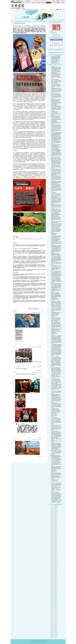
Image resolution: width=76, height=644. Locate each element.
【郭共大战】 (53, 300)
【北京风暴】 (53, 180)
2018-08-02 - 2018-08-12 (54, 603)
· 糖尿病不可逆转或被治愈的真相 (55, 436)
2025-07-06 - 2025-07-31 (54, 520)
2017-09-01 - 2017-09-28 (54, 612)
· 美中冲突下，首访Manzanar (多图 (56, 382)
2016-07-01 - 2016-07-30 (54, 627)
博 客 (48, 2)
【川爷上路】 (53, 482)
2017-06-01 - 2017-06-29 (54, 615)
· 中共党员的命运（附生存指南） (55, 86)
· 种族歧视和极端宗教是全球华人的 (56, 467)
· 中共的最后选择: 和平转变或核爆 (56, 341)
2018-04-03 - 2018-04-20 (54, 605)
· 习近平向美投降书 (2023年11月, (55, 171)
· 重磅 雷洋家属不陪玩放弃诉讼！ (56, 455)
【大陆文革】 (53, 78)
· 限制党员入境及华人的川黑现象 (55, 130)
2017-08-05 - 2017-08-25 (54, 613)
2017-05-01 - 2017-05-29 (54, 616)
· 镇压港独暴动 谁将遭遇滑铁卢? (55, 214)
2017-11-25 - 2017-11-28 (54, 610)
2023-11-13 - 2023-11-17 (54, 542)
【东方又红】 (53, 220)
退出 (64, 9)
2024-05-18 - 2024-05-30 (54, 535)
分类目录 (52, 64)
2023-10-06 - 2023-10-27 (54, 543)
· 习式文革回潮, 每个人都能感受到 (56, 225)
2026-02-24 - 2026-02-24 (54, 512)
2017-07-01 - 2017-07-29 (54, 614)
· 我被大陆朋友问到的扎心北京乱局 (56, 67)
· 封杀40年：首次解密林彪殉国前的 (56, 422)
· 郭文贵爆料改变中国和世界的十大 (56, 336)
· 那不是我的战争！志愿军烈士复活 (56, 312)
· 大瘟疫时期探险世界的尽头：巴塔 (56, 494)
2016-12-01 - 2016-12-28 (54, 622)
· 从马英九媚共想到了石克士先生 (55, 404)
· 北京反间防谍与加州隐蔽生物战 (55, 162)
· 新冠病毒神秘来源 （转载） (55, 140)
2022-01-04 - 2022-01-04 (54, 564)
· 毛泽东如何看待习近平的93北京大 (56, 221)
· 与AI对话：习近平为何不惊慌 (55, 157)
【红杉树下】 (53, 377)
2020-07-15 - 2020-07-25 (54, 583)
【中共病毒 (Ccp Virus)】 (54, 131)
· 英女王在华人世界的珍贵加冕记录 (56, 405)
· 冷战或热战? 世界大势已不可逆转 (56, 127)
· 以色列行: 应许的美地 (54, 321)
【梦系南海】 (53, 291)
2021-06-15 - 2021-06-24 (54, 572)
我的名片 (52, 21)
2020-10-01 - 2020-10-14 (54, 580)
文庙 (16, 312)
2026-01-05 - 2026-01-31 (54, 513)
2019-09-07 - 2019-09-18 (54, 592)
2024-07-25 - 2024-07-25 (54, 533)
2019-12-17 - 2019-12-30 (54, 590)
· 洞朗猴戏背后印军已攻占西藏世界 (56, 260)
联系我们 (58, 0)
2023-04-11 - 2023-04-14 (54, 550)
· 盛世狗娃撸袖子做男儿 (54, 111)
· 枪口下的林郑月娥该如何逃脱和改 (56, 211)
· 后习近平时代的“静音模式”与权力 (56, 169)
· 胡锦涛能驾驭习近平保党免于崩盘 (56, 170)
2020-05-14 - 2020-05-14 (54, 584)
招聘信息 (39, 640)
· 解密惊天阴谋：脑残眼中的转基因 (56, 438)
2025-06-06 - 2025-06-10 (54, 521)
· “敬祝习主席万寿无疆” (54, 222)
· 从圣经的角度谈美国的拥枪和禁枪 (56, 326)
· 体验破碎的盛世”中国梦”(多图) (55, 253)
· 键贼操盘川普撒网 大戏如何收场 (56, 331)
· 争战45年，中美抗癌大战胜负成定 (56, 435)
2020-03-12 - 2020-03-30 (54, 586)
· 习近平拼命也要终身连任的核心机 (56, 357)
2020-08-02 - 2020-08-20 (54, 582)
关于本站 (30, 640)
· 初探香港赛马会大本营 (54, 315)
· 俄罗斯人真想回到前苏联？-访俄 (56, 498)
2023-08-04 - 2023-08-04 (54, 545)
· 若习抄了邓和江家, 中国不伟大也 (56, 91)
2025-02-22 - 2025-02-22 (54, 525)
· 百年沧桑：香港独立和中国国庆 (55, 372)
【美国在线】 (53, 191)
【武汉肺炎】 (53, 92)
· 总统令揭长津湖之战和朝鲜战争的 (56, 274)
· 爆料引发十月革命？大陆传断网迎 (56, 335)
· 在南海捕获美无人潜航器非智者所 (56, 281)
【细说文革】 (53, 416)
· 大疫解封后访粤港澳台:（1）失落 (56, 242)
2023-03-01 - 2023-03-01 (54, 551)
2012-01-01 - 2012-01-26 (54, 635)
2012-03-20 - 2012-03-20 (54, 634)
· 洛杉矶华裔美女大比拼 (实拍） (55, 412)
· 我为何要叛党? (53, 332)
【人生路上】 (53, 472)
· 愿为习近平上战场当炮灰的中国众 (56, 241)
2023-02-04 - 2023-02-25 (54, 552)
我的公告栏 (53, 49)
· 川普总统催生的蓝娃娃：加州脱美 (56, 386)
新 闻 (38, 2)
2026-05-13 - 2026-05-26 (54, 509)
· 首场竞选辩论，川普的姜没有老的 (56, 489)
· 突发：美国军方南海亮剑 (54, 148)
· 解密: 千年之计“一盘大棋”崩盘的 (56, 77)
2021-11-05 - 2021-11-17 (54, 566)
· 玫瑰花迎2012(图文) (54, 415)
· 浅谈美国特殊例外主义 (54, 333)
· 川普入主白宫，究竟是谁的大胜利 (56, 483)
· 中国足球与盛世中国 (54, 233)
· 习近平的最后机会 (53, 120)
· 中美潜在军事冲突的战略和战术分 (56, 280)
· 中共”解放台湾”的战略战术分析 (55, 279)
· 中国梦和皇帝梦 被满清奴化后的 (56, 230)
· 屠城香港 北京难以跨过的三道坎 (56, 213)
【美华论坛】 (53, 98)
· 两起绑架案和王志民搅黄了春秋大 (56, 204)
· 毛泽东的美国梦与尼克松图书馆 (55, 468)
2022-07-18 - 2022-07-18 (54, 560)
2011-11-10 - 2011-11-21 (54, 637)
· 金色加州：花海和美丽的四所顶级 (56, 384)
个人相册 (33, 9)
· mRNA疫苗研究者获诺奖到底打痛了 (56, 132)
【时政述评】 (53, 355)
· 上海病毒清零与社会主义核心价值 (56, 173)
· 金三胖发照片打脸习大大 (54, 289)
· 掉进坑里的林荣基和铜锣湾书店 (55, 219)
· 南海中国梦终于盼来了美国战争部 (56, 119)
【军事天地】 (53, 270)
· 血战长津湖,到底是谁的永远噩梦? (56, 397)
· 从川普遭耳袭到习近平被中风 (55, 109)
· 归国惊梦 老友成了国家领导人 (55, 254)
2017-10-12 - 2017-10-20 (54, 611)
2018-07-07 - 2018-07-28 (54, 604)
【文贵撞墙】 (53, 334)
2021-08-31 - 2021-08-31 (54, 570)
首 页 (34, 2)
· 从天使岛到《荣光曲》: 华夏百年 (56, 210)
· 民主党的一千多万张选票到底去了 (56, 194)
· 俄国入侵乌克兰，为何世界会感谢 (56, 199)
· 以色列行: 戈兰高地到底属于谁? (55, 322)
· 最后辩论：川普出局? (54, 486)
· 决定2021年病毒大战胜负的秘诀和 (56, 128)
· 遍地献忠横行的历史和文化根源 (55, 158)
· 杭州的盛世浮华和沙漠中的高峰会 (56, 427)
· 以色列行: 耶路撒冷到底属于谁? (55, 320)
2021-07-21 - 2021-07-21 (54, 571)
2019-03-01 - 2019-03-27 (54, 596)
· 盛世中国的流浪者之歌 (54, 121)
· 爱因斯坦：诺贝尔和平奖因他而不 (56, 361)
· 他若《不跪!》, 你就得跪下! (55, 356)
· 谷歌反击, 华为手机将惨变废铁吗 (56, 150)
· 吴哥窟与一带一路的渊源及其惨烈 (56, 495)
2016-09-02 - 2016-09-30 (54, 625)
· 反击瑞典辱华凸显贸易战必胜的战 (56, 245)
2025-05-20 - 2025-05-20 (54, 522)
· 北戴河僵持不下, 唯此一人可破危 (56, 188)
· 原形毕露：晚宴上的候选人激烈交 (56, 485)
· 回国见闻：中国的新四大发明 (55, 477)
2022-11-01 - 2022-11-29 (54, 555)
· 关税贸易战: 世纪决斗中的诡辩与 (56, 107)
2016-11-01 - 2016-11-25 (54, 623)
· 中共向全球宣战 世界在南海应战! (56, 147)
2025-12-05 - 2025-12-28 (54, 514)
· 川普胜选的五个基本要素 (54, 330)
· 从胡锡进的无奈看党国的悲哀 (55, 149)
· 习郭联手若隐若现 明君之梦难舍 (56, 302)
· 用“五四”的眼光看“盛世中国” (55, 70)
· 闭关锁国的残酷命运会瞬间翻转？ (56, 57)
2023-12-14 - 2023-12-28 (54, 541)
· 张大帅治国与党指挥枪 (54, 112)
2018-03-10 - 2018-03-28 (54, 606)
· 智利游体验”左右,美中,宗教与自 (55, 493)
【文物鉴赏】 (53, 402)
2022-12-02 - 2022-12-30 (54, 554)
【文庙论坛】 (53, 66)
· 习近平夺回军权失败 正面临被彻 (56, 235)
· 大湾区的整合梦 (53, 234)
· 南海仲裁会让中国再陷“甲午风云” (56, 269)
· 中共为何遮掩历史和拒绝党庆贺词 (56, 363)
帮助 (61, 9)
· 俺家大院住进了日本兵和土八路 (55, 401)
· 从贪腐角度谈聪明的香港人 (55, 313)
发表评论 (42, 308)
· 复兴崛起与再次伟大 (54, 72)
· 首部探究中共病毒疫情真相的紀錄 (56, 96)
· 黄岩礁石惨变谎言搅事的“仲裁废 (56, 296)
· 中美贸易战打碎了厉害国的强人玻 (56, 250)
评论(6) (37, 308)
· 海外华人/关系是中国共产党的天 (55, 56)
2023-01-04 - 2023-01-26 (54, 553)
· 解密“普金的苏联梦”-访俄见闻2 (55, 497)
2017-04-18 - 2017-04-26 (54, 617)
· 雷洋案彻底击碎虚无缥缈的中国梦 (56, 456)
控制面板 (29, 9)
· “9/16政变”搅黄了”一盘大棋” (55, 164)
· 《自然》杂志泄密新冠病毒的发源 (56, 137)
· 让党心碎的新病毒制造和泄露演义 (56, 141)
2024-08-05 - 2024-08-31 (54, 532)
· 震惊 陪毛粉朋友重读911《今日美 (56, 426)
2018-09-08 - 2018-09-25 (54, 602)
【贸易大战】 (53, 244)
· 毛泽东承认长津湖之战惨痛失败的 (56, 275)
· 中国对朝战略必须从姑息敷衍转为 (56, 290)
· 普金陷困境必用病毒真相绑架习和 (56, 133)
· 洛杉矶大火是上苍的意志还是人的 (56, 381)
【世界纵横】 (53, 424)
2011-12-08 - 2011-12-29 (54, 636)
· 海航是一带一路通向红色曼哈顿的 (56, 303)
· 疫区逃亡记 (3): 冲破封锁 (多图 (55, 142)
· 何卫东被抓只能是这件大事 (55, 183)
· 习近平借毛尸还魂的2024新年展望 (56, 89)
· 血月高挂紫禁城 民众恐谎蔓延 (55, 231)
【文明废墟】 (53, 110)
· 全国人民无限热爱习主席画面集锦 (56, 344)
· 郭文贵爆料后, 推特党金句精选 (55, 301)
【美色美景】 (53, 407)
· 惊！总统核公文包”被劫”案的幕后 (56, 229)
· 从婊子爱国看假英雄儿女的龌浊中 (56, 259)
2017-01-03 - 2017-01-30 (54, 621)
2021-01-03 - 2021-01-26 (54, 576)
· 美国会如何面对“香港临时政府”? (56, 209)
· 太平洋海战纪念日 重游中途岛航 (56, 392)
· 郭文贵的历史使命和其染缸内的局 (56, 346)
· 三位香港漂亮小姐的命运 (54, 240)
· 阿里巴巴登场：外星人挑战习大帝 (56, 304)
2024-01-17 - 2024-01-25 (54, 540)
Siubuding (20, 366)
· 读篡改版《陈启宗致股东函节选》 (56, 367)
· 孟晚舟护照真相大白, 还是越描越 (56, 444)
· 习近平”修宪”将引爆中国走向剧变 (56, 178)
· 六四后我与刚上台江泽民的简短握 (56, 474)
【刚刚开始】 (53, 343)
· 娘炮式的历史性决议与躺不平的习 (56, 255)
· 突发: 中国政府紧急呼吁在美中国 (56, 139)
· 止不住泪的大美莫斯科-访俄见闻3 (56, 496)
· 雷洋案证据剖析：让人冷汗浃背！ (56, 453)
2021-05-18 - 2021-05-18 (54, 573)
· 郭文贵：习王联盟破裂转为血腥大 (56, 340)
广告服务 (53, 0)
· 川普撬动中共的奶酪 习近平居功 (56, 249)
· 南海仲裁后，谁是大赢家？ (55, 292)
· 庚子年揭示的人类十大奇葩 (55, 129)
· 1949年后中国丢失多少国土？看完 (56, 464)
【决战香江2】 (53, 203)
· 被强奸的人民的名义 (54, 261)
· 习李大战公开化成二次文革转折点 (56, 172)
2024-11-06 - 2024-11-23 (54, 529)
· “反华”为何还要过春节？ (54, 103)
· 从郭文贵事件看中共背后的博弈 (55, 310)
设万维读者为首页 (27, 0)
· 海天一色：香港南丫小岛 (54, 414)
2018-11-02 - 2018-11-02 (54, 601)
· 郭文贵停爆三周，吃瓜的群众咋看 (56, 351)
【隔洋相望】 (53, 454)
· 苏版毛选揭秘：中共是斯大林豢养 (56, 466)
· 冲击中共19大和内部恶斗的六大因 (56, 190)
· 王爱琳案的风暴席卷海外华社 (55, 101)
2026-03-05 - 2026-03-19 (54, 511)
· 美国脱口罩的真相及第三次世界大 (56, 201)
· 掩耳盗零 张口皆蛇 (54, 174)
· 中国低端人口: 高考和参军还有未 (56, 476)
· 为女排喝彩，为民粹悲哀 (54, 448)
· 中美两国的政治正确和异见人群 (55, 428)
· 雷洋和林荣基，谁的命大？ (55, 375)
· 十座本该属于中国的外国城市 (55, 463)
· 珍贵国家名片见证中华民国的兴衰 (56, 406)
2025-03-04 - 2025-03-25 (54, 524)
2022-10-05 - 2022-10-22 (54, 556)
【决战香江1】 (53, 208)
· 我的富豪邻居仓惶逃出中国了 (55, 60)
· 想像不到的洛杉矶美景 (54, 383)
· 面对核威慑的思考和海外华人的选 (56, 395)
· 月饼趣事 (52, 478)
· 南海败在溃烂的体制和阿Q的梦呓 (56, 295)
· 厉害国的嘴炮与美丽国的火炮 (55, 394)
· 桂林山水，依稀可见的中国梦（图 (56, 411)
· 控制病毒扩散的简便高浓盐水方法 (56, 432)
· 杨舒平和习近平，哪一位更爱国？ (56, 365)
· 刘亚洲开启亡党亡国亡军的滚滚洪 (56, 243)
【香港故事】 (53, 311)
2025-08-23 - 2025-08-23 (54, 519)
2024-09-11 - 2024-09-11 (54, 531)
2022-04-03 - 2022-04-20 (54, 562)
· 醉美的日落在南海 (53, 413)
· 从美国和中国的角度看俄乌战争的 (56, 224)
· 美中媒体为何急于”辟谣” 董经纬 (56, 200)
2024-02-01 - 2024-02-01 (54, 539)
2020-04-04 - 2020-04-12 (54, 585)
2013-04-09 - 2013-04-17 (54, 631)
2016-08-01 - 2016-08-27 (54, 626)
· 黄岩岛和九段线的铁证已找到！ (55, 294)
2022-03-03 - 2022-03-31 (54, 563)
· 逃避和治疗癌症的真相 (54, 437)
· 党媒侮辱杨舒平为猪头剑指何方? (56, 364)
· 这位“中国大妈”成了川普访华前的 (56, 102)
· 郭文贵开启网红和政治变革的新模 (56, 350)
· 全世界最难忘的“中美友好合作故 (56, 76)
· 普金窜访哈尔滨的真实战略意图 (55, 239)
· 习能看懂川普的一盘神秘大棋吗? (56, 88)
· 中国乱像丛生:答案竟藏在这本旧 (56, 113)
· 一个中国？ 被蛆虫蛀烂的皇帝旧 (56, 458)
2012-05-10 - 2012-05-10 (54, 633)
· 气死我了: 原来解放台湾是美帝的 (56, 283)
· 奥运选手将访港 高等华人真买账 (56, 374)
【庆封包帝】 (53, 87)
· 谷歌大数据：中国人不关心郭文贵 (56, 306)
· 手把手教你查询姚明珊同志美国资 (56, 345)
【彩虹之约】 (53, 316)
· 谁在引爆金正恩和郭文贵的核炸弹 (56, 353)
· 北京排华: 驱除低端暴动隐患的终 (56, 189)
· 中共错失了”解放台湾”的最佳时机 (56, 285)
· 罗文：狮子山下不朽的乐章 (55, 314)
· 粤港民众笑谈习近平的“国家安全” (56, 163)
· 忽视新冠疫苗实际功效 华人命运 (56, 202)
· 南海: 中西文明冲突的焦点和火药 (56, 265)
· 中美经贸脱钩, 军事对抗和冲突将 (56, 152)
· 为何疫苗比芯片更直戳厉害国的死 (56, 433)
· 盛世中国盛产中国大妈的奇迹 (55, 117)
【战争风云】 (53, 393)
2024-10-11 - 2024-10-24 (54, 530)
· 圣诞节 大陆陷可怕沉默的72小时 (56, 263)
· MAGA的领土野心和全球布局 (55, 193)
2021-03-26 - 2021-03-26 (54, 575)
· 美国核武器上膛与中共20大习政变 (56, 90)
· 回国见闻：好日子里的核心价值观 (56, 262)
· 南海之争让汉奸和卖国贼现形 (55, 293)
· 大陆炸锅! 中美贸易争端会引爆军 (56, 153)
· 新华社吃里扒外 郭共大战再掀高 (56, 305)
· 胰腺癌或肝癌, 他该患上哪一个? (55, 160)
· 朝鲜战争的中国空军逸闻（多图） (56, 273)
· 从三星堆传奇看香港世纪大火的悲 (56, 68)
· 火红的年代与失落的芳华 (54, 417)
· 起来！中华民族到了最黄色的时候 (56, 462)
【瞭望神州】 (53, 252)
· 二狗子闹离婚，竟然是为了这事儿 (56, 385)
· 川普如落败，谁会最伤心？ (55, 488)
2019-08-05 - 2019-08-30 (54, 593)
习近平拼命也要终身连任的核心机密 (19, 23)
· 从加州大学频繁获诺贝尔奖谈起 (55, 69)
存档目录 (52, 504)
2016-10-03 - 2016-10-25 (54, 624)
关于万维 (62, 0)
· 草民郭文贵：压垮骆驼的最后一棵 (56, 354)
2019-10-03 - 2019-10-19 (54, 591)
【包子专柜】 (53, 168)
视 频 (43, 2)
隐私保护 (45, 640)
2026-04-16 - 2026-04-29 (54, 510)
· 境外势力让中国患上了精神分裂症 (56, 159)
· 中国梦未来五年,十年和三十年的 (56, 223)
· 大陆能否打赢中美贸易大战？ (55, 251)
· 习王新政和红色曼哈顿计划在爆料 (56, 342)
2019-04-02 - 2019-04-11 (54, 595)
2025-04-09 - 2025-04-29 (54, 523)
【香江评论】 (53, 366)
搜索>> (19, 9)
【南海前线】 (53, 264)
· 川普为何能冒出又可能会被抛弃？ (56, 487)
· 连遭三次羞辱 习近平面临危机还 (56, 179)
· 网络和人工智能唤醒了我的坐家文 (56, 473)
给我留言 (38, 9)
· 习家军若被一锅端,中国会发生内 (56, 184)
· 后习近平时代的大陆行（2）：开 (56, 118)
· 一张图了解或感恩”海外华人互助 (56, 97)
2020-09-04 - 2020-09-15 (54, 581)
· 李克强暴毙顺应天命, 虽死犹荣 (55, 161)
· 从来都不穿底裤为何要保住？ (55, 457)
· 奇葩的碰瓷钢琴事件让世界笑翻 (55, 122)
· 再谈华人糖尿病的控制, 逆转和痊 (56, 434)
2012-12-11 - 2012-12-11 (54, 632)
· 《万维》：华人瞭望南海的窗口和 (56, 452)
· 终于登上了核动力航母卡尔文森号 (56, 271)
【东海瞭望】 (53, 282)
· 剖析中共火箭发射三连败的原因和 (56, 391)
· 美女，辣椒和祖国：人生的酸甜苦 (56, 387)
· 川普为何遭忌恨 (53, 192)
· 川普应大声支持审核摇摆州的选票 (56, 445)
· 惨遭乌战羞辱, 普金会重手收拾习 (56, 198)
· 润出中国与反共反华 (54, 82)
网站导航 (42, 640)
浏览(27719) (30, 308)
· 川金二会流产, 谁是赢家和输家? (55, 151)
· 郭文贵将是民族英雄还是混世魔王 (56, 352)
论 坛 (53, 2)
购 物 (63, 2)
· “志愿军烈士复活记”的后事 (55, 396)
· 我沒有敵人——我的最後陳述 (55, 362)
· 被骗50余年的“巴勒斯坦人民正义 (56, 425)
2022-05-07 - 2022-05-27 (54, 561)
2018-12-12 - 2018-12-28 (54, 600)
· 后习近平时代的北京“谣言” (55, 79)
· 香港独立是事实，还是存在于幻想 (56, 218)
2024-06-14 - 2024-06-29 (54, 534)
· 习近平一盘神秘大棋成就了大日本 (56, 81)
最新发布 (52, 54)
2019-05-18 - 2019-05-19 (54, 594)
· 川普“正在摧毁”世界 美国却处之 (56, 71)
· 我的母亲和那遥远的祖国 (54, 475)
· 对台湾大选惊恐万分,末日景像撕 (56, 284)
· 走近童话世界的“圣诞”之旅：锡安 (56, 324)
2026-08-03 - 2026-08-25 (54, 505)
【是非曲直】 (53, 442)
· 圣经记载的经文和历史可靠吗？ (55, 325)
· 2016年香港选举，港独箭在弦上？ (56, 373)
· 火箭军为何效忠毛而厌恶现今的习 (56, 272)
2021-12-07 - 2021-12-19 (54, 565)
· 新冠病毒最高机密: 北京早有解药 (56, 138)
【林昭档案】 (53, 423)
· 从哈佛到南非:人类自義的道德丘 (56, 443)
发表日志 (24, 9)
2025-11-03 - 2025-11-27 (54, 515)
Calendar (52, 37)
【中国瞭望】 (53, 232)
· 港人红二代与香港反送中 (54, 212)
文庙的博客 (26, 17)
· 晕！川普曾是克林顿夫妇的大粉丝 (56, 484)
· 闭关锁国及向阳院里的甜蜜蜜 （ (55, 58)
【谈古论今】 (53, 465)
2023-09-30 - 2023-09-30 (54, 544)
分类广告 (58, 2)
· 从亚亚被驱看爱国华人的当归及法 (56, 108)
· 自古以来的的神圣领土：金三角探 (56, 499)
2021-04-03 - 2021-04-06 (54, 574)
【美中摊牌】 (53, 143)
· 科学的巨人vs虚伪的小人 (54, 59)
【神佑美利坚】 (53, 123)
